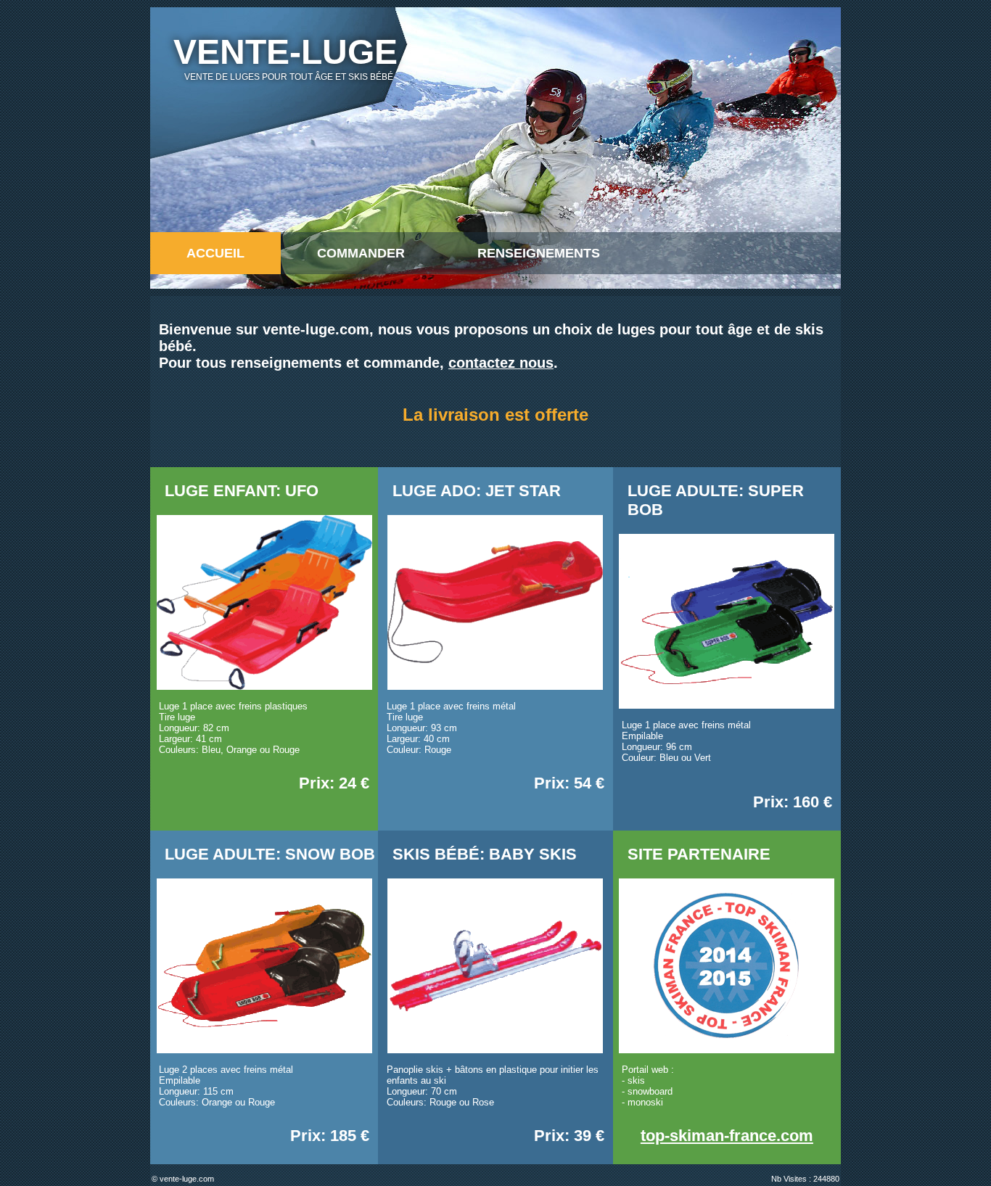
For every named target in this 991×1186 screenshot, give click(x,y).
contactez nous (501, 363)
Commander (361, 253)
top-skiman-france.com (727, 1136)
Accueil (215, 253)
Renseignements (538, 253)
